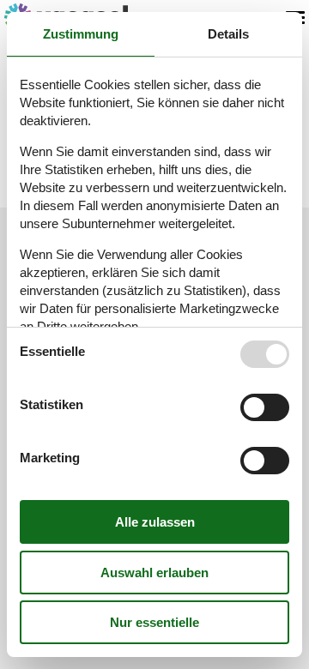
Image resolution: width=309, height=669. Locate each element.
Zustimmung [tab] (80, 34)
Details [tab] (228, 34)
